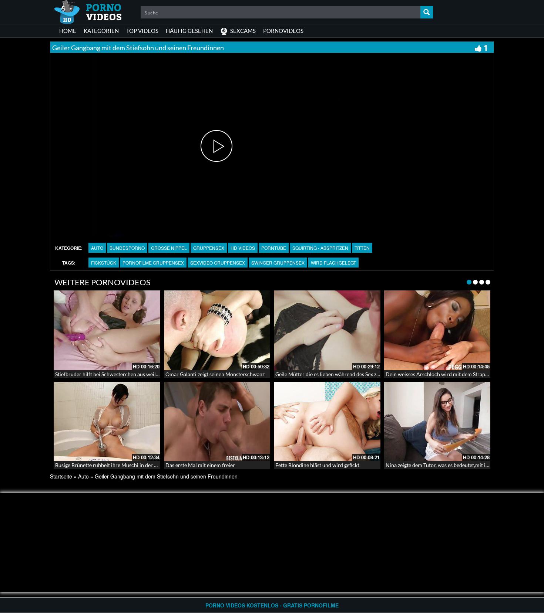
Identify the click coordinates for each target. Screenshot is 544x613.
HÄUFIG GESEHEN (189, 30)
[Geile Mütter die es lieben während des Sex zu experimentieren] (327, 330)
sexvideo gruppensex (217, 262)
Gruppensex (208, 248)
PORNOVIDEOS (283, 30)
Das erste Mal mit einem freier (200, 465)
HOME (67, 30)
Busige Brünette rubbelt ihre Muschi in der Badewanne (118, 465)
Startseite (61, 476)
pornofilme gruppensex (153, 262)
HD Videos (243, 248)
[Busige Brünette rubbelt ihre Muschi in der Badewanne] (107, 422)
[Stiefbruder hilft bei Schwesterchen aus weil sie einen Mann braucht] (107, 330)
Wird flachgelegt (333, 262)
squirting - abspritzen (320, 248)
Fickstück (103, 262)
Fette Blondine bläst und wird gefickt (317, 465)
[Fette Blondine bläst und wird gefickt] (327, 422)
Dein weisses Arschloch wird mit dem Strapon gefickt (446, 374)
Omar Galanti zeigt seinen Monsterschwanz (215, 374)
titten (362, 248)
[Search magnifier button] (426, 12)
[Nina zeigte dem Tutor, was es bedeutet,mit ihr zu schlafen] (437, 422)
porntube (273, 248)
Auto (97, 248)
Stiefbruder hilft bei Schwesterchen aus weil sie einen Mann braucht (133, 374)
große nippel (169, 248)
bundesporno (127, 248)
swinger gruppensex (278, 262)
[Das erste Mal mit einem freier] (217, 422)
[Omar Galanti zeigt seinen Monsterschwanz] (217, 330)
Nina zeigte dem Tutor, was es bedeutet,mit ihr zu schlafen (451, 465)
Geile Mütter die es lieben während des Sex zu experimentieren (347, 374)
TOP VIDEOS (142, 30)
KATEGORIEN (101, 30)
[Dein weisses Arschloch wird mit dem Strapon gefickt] (437, 330)
